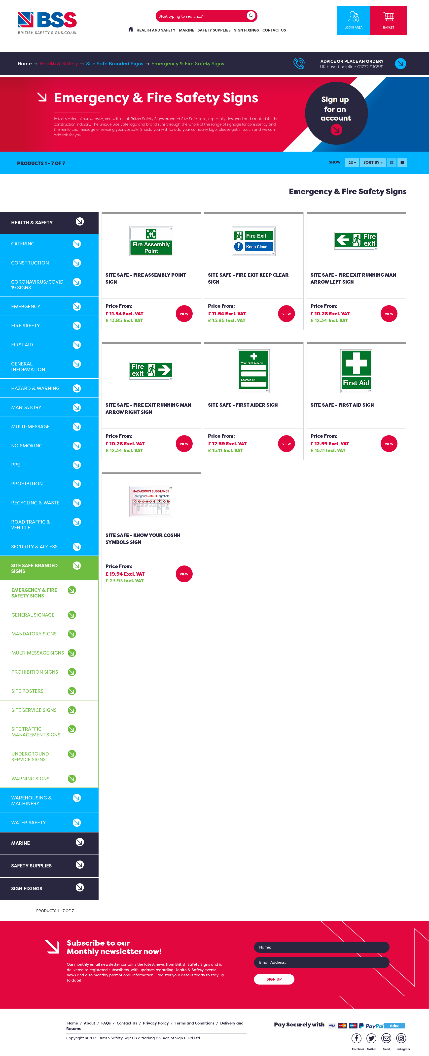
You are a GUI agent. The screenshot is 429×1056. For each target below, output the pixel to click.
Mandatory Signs (34, 633)
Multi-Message (30, 426)
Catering (23, 243)
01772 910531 (370, 66)
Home (25, 63)
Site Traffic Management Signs (35, 732)
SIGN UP (274, 979)
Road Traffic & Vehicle (30, 525)
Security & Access (34, 546)
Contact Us (127, 1023)
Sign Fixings (26, 888)
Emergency (25, 306)
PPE (15, 465)
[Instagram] (401, 1038)
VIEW (184, 313)
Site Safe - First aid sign (342, 405)
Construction (30, 263)
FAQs (106, 1023)
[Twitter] (371, 1038)
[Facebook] (356, 1038)
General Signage (32, 615)
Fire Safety (25, 325)
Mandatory (26, 407)
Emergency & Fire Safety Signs (34, 593)
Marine (20, 843)
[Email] (386, 1038)
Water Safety (28, 822)
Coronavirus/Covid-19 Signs (38, 285)
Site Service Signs (34, 710)
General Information (28, 367)
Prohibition (27, 483)
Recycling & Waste (35, 502)
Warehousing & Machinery (31, 800)
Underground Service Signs (30, 757)
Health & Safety (59, 63)
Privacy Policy (156, 1023)
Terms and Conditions (194, 1023)
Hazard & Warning (35, 388)
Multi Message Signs (37, 653)
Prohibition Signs (34, 672)
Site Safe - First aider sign (243, 405)
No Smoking (26, 445)
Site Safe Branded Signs (114, 63)
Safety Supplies (31, 865)
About (89, 1023)
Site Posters (27, 691)
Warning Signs (30, 778)
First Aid (22, 344)
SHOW (335, 162)
